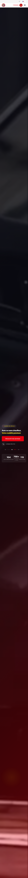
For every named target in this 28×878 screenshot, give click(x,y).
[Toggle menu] (24, 5)
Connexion (16, 5)
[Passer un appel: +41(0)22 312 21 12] (20, 5)
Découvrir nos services (12, 438)
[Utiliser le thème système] (19, 1)
